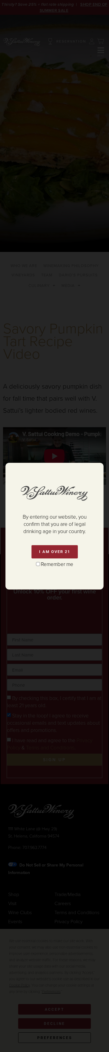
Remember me (57, 564)
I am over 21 (54, 551)
